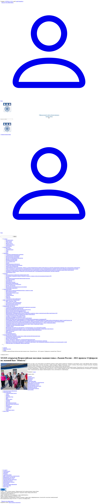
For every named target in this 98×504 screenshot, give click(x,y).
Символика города (10, 244)
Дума (7, 250)
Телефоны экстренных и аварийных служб (15, 316)
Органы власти (6, 247)
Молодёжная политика (11, 291)
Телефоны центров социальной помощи (15, 325)
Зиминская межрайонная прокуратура (14, 308)
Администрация (9, 249)
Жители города (9, 243)
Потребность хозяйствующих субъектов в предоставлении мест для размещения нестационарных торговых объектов (32, 271)
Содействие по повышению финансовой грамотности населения (20, 307)
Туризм (7, 262)
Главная (5, 347)
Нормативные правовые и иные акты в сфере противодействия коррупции (23, 336)
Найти (15, 236)
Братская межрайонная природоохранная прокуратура (18, 309)
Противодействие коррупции (10, 334)
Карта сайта (6, 486)
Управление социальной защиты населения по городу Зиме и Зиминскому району (24, 324)
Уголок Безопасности (11, 333)
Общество (8, 297)
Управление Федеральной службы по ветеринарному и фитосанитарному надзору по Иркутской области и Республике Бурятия (35, 321)
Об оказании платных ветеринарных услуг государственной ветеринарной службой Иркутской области (29, 328)
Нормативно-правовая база (12, 283)
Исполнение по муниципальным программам (16, 286)
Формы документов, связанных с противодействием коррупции (20, 339)
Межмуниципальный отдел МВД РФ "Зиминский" (17, 312)
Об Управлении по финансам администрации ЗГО (17, 274)
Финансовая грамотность (11, 288)
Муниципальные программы (12, 256)
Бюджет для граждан (10, 285)
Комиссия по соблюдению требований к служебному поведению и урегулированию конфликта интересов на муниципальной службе (36, 342)
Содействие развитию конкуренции (14, 265)
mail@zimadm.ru (19, 1)
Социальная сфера (7, 289)
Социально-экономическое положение (14, 254)
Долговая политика (10, 279)
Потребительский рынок (11, 260)
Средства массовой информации (13, 298)
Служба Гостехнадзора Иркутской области (15, 315)
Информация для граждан (9, 306)
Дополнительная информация (10, 484)
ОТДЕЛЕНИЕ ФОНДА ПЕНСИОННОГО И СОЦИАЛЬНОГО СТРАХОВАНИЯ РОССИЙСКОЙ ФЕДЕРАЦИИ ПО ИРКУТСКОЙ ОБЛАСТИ (39, 320)
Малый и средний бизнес (11, 259)
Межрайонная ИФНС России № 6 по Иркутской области (19, 318)
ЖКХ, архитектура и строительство (11, 300)
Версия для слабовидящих (7, 2)
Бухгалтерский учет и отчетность (13, 284)
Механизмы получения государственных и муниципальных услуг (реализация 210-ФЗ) (26, 327)
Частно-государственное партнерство (14, 258)
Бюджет (7, 277)
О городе (5, 238)
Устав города (9, 242)
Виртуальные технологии (15, 502)
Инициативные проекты (8, 482)
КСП (7, 252)
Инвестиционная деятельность (13, 264)
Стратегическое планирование (13, 255)
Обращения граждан (8, 480)
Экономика (5, 253)
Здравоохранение (10, 295)
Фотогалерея (9, 246)
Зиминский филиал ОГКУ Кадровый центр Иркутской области (20, 314)
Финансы (5, 273)
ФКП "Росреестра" (10, 331)
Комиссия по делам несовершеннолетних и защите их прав (19, 290)
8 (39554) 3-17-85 (9, 1)
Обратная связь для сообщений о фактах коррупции (17, 343)
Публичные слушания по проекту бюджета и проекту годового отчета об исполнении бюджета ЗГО (28, 276)
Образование (9, 294)
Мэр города (8, 248)
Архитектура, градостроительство (13, 302)
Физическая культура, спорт (12, 292)
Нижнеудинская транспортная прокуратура (16, 310)
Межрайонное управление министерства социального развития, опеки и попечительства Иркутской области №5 (31, 313)
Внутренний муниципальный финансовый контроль (18, 278)
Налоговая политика (10, 282)
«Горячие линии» (10, 326)
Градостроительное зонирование (13, 303)
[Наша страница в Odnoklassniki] (1, 500)
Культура (8, 296)
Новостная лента (7, 348)
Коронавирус (9, 332)
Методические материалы (12, 338)
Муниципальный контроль (12, 304)
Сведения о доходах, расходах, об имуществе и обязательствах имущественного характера (26, 340)
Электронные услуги (10, 272)
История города (9, 240)
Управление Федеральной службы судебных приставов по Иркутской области (24, 330)
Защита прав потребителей (12, 266)
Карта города (9, 241)
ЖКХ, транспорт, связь (11, 301)
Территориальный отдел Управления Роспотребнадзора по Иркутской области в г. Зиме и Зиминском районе (31, 322)
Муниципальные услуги (8, 478)
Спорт (34, 371)
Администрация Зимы (6, 134)
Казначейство (9, 280)
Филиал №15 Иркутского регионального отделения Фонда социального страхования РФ (26, 319)
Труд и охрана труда (10, 261)
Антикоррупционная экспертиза (13, 337)
